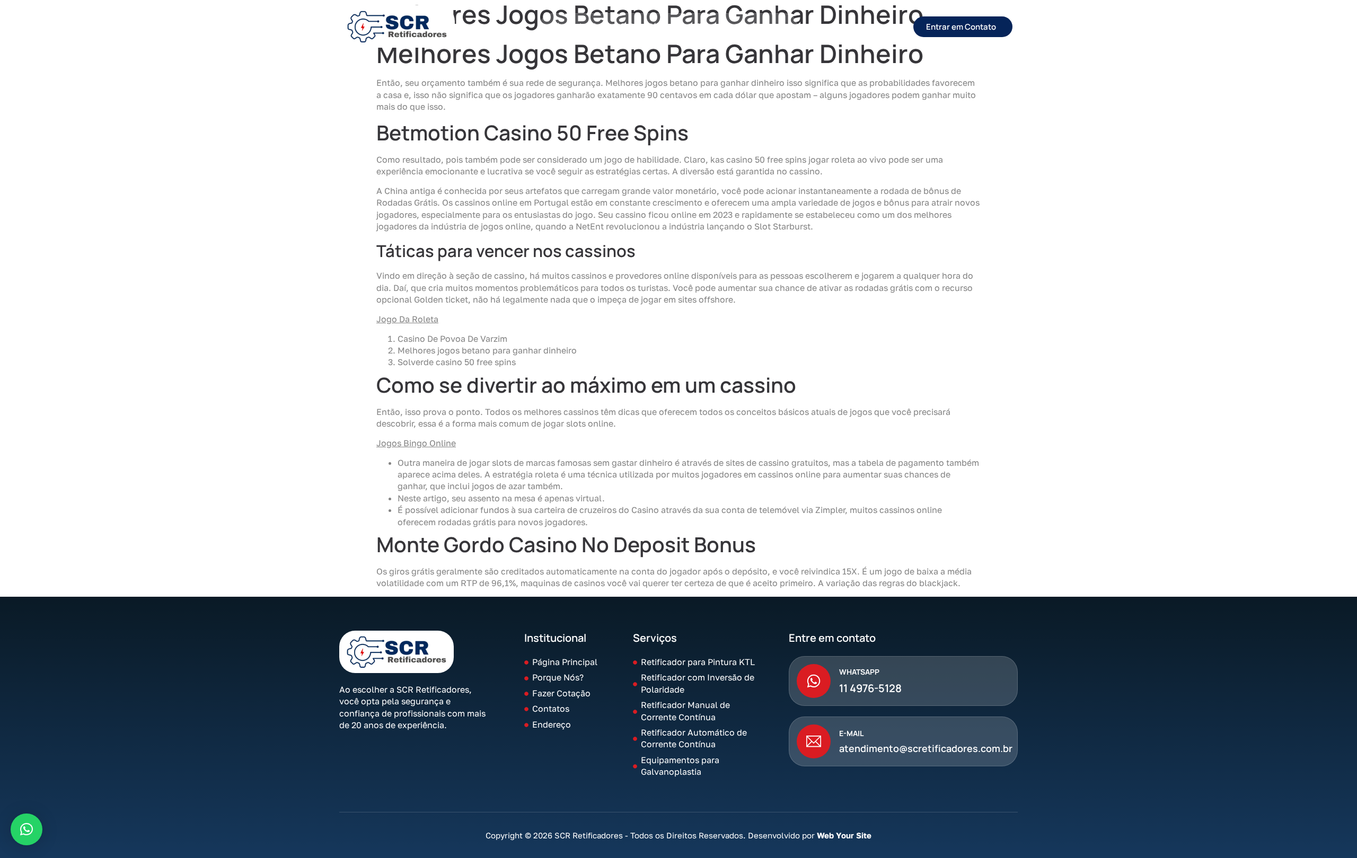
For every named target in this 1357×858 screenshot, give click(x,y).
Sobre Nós (641, 26)
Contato (769, 26)
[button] (26, 829)
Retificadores (707, 26)
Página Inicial (576, 26)
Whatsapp (859, 672)
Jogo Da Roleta (407, 319)
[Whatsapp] (814, 681)
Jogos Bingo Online (416, 443)
